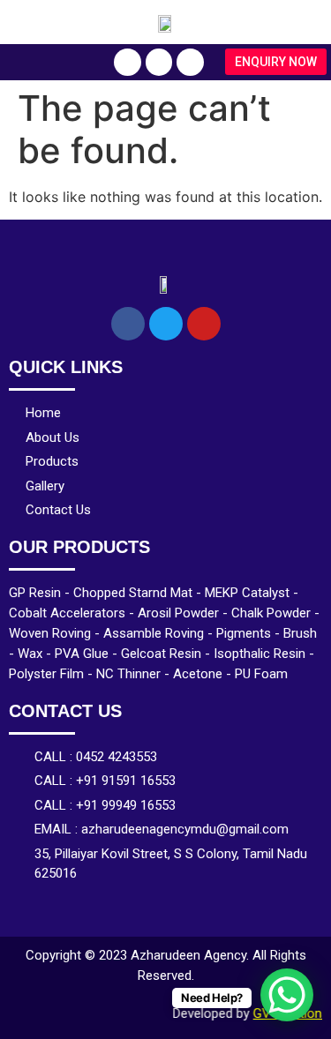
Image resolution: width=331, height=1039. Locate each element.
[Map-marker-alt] (159, 62)
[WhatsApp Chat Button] (286, 994)
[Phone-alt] (127, 62)
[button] (276, 62)
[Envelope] (190, 62)
